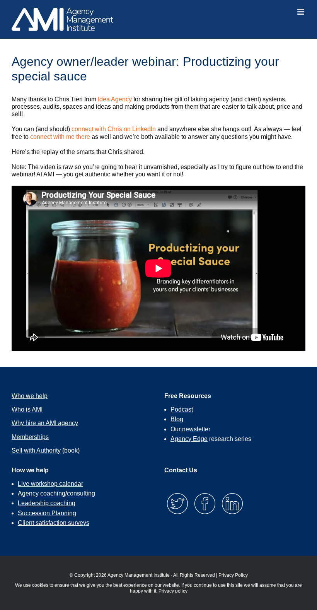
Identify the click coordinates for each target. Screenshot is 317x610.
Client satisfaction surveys (53, 522)
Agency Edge (189, 439)
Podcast (181, 409)
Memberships (30, 437)
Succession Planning (47, 513)
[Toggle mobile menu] (301, 12)
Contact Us (180, 470)
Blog (176, 419)
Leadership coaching (46, 503)
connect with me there (60, 136)
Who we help (30, 396)
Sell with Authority (36, 450)
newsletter (196, 429)
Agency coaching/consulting (56, 493)
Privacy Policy (233, 575)
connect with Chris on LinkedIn (114, 129)
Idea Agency (115, 99)
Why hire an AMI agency (45, 423)
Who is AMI (27, 409)
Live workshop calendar (50, 483)
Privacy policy (172, 591)
